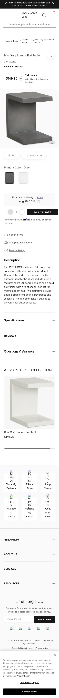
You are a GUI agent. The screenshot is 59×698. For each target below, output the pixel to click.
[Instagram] (11, 628)
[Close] (55, 655)
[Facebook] (20, 628)
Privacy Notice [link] (42, 648)
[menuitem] (5, 15)
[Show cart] (54, 15)
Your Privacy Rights (29, 682)
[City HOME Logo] (29, 15)
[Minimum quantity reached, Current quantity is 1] (10, 212)
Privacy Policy (23, 676)
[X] (29, 628)
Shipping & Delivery (20, 242)
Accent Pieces (25, 41)
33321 (40, 197)
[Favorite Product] (51, 55)
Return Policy (17, 250)
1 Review (19, 66)
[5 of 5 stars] (9, 66)
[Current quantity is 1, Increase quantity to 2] (21, 212)
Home (7, 41)
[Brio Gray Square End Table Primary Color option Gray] (9, 178)
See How (29, 82)
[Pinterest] (38, 628)
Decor (16, 41)
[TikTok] (48, 628)
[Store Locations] (15, 15)
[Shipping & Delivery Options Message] (38, 201)
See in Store (16, 234)
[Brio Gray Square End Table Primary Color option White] (23, 178)
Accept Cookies (29, 691)
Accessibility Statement (22, 648)
